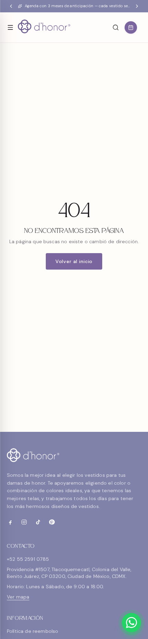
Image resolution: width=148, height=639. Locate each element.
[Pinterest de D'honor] (51, 522)
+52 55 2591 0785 (28, 559)
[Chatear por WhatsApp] (131, 622)
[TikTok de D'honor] (38, 522)
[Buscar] (115, 27)
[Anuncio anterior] (11, 6)
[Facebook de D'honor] (10, 522)
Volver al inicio (74, 261)
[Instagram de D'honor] (24, 522)
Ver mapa (18, 597)
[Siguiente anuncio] (137, 6)
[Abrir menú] (10, 27)
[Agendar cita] (131, 27)
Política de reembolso (32, 631)
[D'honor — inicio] (44, 28)
